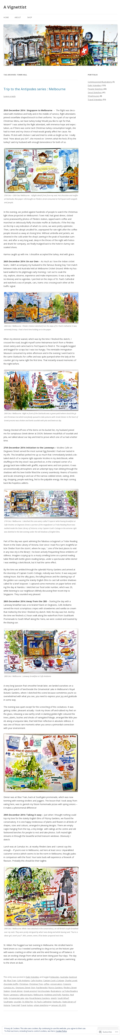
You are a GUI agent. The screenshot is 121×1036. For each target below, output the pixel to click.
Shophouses (93, 96)
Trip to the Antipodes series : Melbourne (35, 89)
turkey (30, 1005)
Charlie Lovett (71, 980)
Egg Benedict (42, 987)
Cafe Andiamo (23, 980)
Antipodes (54, 977)
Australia (64, 977)
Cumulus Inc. (9, 987)
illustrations (56, 991)
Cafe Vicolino (36, 980)
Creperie (67, 984)
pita (26, 998)
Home (6, 17)
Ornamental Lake (16, 998)
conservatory (56, 984)
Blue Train (11, 980)
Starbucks (56, 1001)
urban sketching (41, 1005)
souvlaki (17, 1001)
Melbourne (38, 994)
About (18, 17)
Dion (33, 987)
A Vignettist (15, 7)
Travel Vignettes (95, 99)
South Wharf (63, 998)
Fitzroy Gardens (55, 987)
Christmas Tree (36, 984)
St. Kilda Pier (27, 1001)
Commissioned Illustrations (100, 82)
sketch (54, 998)
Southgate (8, 1001)
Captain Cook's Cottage (53, 980)
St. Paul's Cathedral (42, 1001)
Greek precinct (30, 991)
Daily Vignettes (32, 977)
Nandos (65, 994)
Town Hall (15, 1005)
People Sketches (95, 89)
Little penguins (26, 994)
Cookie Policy (61, 1031)
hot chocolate (44, 991)
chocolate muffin (11, 984)
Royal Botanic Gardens (39, 998)
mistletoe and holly (52, 994)
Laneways (14, 994)
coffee (46, 984)
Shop (29, 17)
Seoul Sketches (95, 92)
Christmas (23, 984)
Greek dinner (17, 991)
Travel (23, 1005)
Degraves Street (23, 987)
